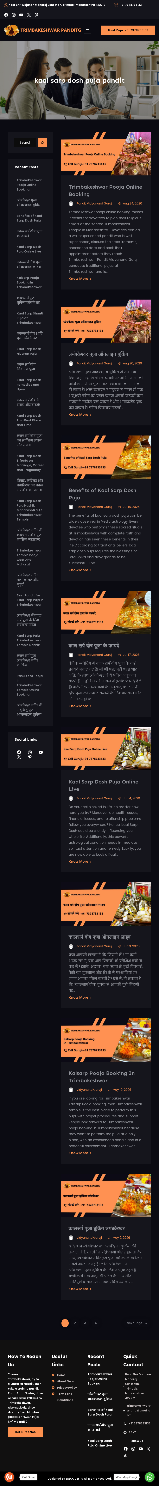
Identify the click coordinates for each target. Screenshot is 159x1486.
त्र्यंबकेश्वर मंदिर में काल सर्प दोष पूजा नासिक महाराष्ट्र (29, 535)
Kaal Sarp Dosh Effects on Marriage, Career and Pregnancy (30, 463)
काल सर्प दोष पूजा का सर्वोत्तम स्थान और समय (29, 440)
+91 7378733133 (131, 5)
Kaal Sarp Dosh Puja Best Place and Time (29, 420)
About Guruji (66, 1381)
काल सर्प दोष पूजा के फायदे (29, 233)
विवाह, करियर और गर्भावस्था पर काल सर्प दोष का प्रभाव (30, 485)
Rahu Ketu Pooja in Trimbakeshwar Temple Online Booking (30, 685)
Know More (78, 278)
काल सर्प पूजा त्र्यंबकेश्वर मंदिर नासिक (27, 660)
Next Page (137, 1323)
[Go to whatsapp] (150, 1477)
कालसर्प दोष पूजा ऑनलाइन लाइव (29, 264)
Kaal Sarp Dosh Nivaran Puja (29, 351)
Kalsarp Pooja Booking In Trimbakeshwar (29, 282)
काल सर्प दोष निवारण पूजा (26, 366)
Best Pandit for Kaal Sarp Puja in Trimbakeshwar (30, 600)
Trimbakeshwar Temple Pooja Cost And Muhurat (29, 557)
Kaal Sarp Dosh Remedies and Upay (29, 385)
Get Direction (25, 1432)
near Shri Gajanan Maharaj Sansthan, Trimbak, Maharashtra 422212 (57, 5)
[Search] (42, 142)
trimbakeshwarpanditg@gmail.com (139, 1410)
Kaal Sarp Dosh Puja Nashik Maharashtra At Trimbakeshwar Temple (29, 510)
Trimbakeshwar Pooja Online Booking (29, 185)
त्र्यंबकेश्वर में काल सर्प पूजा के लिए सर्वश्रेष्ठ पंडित (29, 620)
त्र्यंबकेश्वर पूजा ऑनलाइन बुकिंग (29, 202)
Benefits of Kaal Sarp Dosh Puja (29, 218)
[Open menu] (87, 30)
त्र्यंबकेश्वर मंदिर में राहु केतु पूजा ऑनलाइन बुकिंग (29, 710)
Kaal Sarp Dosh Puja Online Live (29, 249)
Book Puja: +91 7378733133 (128, 30)
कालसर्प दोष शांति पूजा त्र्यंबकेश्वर (30, 335)
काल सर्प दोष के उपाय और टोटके (28, 402)
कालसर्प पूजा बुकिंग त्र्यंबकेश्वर (28, 300)
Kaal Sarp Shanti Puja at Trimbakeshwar (30, 318)
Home (61, 1375)
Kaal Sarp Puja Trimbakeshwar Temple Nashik (29, 640)
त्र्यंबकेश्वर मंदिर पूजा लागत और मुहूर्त (28, 580)
